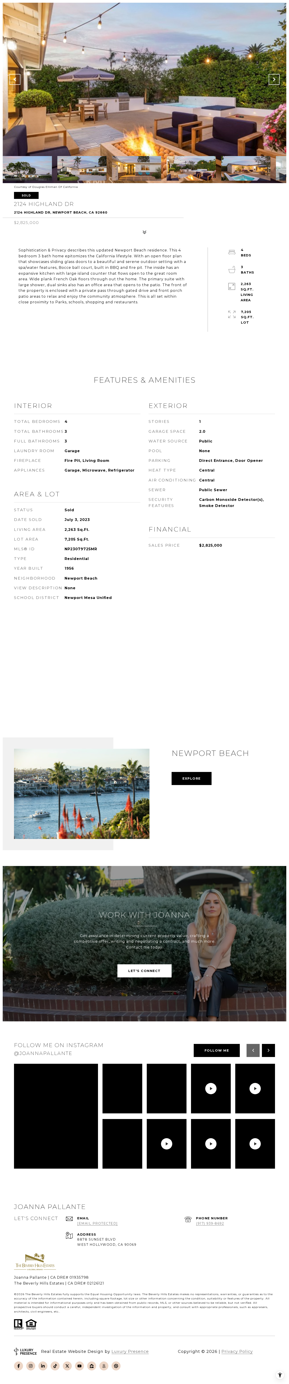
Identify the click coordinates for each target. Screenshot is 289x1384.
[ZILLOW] (91, 1365)
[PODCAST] (103, 1365)
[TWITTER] (67, 1365)
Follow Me (217, 1050)
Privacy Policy (237, 1351)
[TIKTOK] (55, 1365)
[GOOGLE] (116, 1365)
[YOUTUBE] (79, 1365)
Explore (191, 778)
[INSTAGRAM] (30, 1365)
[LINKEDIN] (42, 1365)
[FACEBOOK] (18, 1365)
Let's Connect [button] (144, 971)
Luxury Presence (130, 1351)
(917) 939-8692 (210, 1223)
